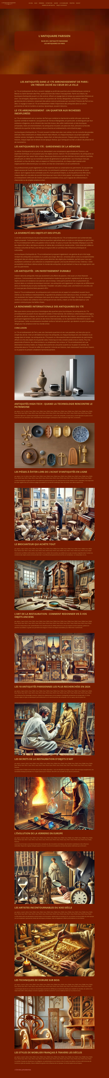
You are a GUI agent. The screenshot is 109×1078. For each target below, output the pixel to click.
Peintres (72, 3)
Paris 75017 (67, 413)
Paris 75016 (60, 413)
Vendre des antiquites (48, 5)
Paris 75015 (53, 413)
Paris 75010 (17, 413)
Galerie (56, 3)
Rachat (78, 3)
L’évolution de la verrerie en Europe (38, 833)
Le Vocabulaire (64, 3)
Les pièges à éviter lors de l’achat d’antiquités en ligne (50, 471)
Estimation (49, 3)
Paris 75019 (81, 413)
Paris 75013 (39, 413)
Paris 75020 (88, 413)
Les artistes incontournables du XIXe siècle (43, 907)
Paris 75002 (39, 411)
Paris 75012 (32, 413)
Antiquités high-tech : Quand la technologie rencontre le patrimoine (53, 405)
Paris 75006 (68, 411)
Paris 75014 (46, 413)
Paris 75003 (46, 411)
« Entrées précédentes (22, 1070)
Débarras (41, 3)
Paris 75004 (53, 411)
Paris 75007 (75, 411)
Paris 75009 (89, 411)
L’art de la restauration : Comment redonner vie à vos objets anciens (50, 615)
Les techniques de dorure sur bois (36, 980)
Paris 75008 (82, 411)
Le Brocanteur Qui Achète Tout (35, 544)
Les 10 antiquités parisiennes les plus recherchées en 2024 (52, 686)
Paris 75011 (25, 413)
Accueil (31, 3)
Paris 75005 (61, 411)
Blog (35, 3)
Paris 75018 (74, 413)
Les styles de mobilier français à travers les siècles (48, 1052)
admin (18, 411)
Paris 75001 (32, 411)
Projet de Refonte (62, 5)
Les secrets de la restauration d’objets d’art (43, 759)
